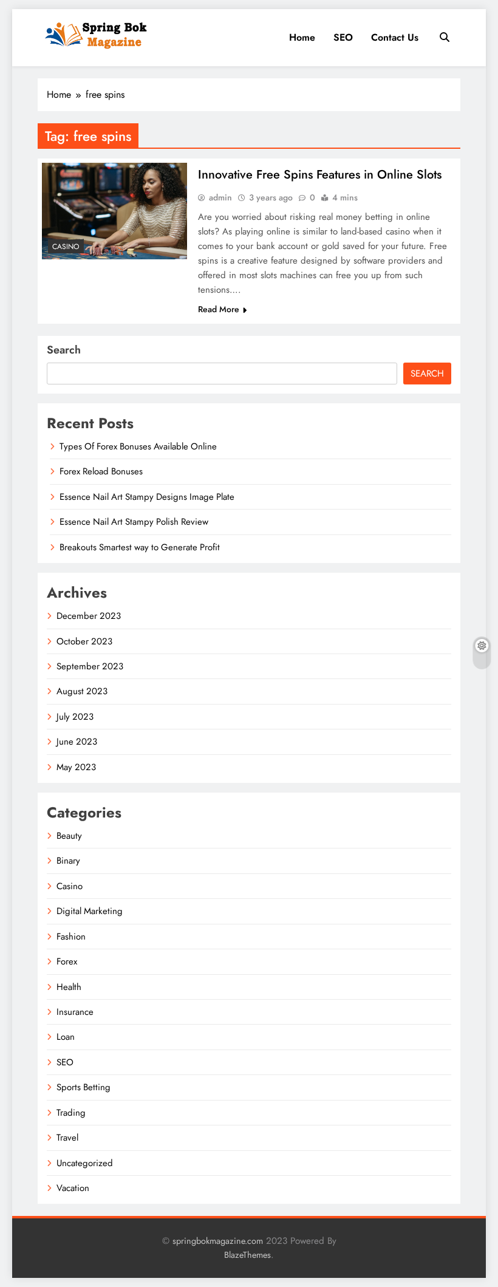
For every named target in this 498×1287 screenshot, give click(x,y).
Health (68, 987)
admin (220, 197)
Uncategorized (84, 1163)
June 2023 (76, 741)
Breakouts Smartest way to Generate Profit (140, 547)
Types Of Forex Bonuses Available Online (138, 446)
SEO (343, 37)
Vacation (72, 1188)
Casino (66, 246)
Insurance (75, 1012)
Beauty (69, 835)
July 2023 (75, 716)
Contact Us (394, 37)
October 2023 (84, 641)
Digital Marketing (89, 911)
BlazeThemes (247, 1255)
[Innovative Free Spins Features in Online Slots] (114, 211)
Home (302, 37)
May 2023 (76, 767)
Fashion (71, 936)
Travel (67, 1137)
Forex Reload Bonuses (101, 471)
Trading (71, 1112)
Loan (65, 1036)
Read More (218, 309)
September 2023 (89, 666)
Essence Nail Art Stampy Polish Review (134, 521)
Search (64, 350)
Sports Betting (83, 1087)
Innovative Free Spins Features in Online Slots (320, 174)
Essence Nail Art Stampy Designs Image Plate (147, 497)
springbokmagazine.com (217, 1241)
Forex (66, 961)
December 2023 (88, 616)
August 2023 (81, 691)
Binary (68, 860)
